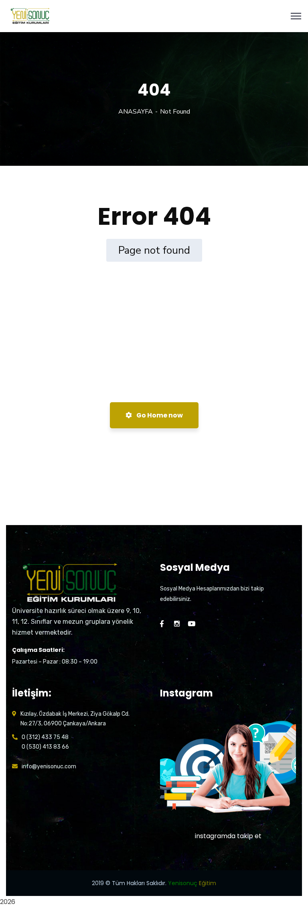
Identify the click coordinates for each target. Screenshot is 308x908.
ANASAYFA (135, 111)
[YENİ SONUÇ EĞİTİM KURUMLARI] (30, 15)
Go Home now (159, 415)
